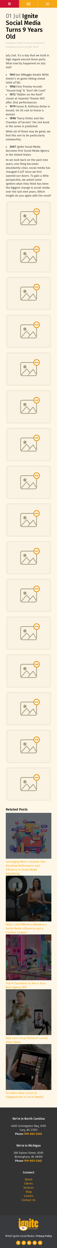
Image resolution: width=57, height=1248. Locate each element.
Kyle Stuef (33, 47)
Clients (28, 1183)
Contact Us (28, 1200)
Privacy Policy (44, 1236)
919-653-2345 (33, 1160)
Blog (28, 1191)
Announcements (35, 43)
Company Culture (15, 47)
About (28, 1179)
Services (28, 1187)
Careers (28, 1196)
